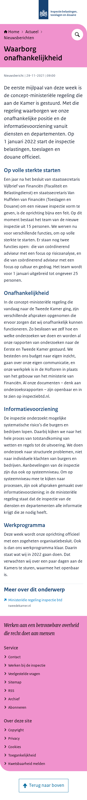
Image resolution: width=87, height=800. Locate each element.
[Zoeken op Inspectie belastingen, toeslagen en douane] (77, 34)
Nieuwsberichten (19, 37)
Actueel (31, 31)
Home (13, 31)
